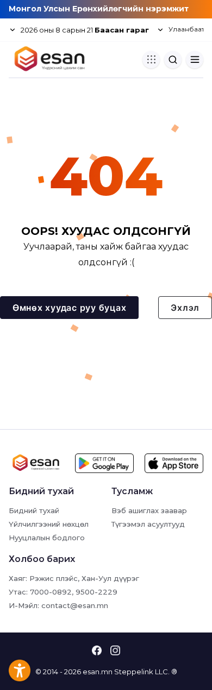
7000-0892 (51, 591)
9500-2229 (96, 591)
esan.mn (98, 671)
